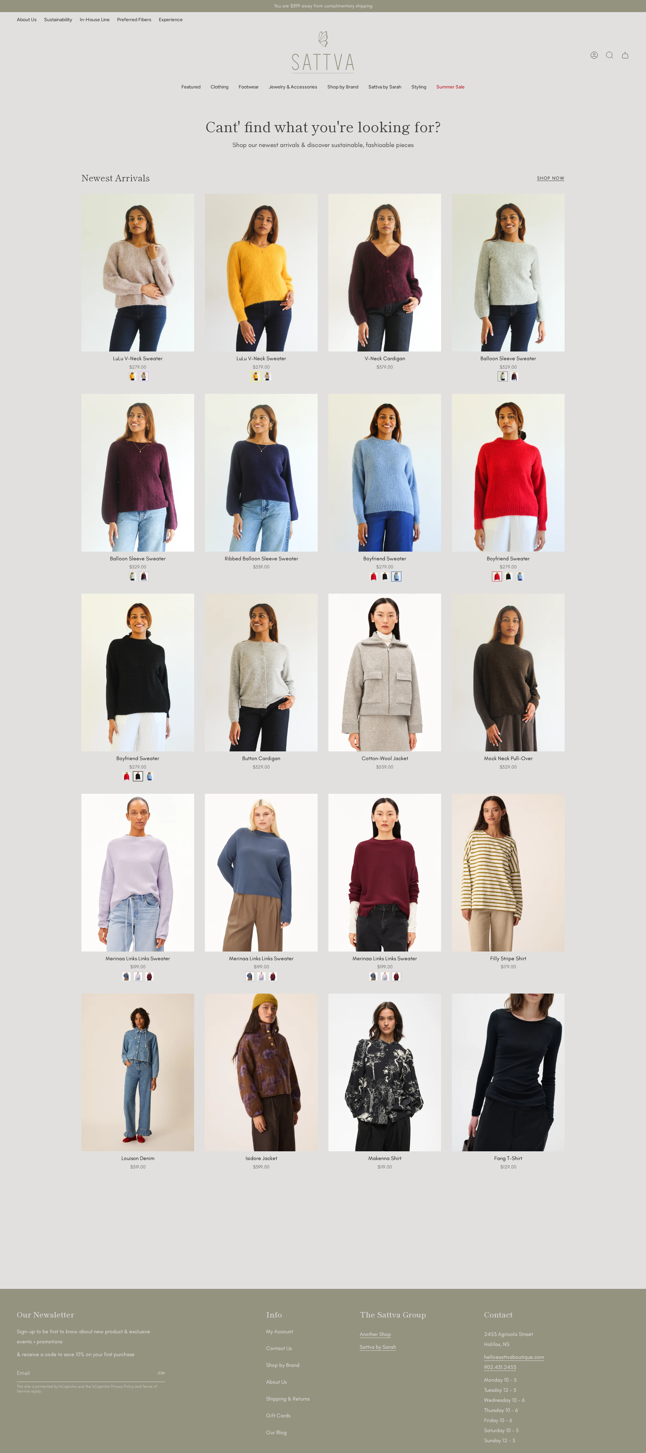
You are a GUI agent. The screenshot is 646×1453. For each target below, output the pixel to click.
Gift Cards (278, 1415)
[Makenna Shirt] (384, 1072)
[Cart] (625, 55)
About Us (27, 20)
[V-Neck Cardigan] (384, 272)
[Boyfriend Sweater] (384, 473)
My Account (279, 1331)
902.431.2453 (500, 1367)
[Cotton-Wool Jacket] (384, 672)
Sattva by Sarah (378, 1347)
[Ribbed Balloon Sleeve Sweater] (261, 473)
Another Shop (375, 1334)
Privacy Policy (122, 1386)
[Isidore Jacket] (261, 1072)
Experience (171, 20)
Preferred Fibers (134, 20)
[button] (191, 87)
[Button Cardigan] (261, 672)
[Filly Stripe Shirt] (508, 873)
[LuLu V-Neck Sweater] (137, 272)
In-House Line (95, 20)
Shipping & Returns (288, 1398)
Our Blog (276, 1432)
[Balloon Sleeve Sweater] (508, 272)
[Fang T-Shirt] (508, 1072)
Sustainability (58, 20)
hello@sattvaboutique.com (514, 1357)
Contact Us (279, 1348)
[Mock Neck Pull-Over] (508, 672)
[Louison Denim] (137, 1072)
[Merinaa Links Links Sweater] (137, 873)
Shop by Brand (282, 1365)
